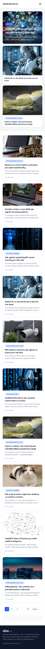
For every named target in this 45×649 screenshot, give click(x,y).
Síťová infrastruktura (14, 346)
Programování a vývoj (14, 118)
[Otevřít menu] (40, 4)
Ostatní (9, 24)
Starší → (36, 609)
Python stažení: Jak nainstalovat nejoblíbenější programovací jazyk (18, 123)
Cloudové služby (12, 394)
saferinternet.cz (10, 4)
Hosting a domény (12, 253)
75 (28, 609)
